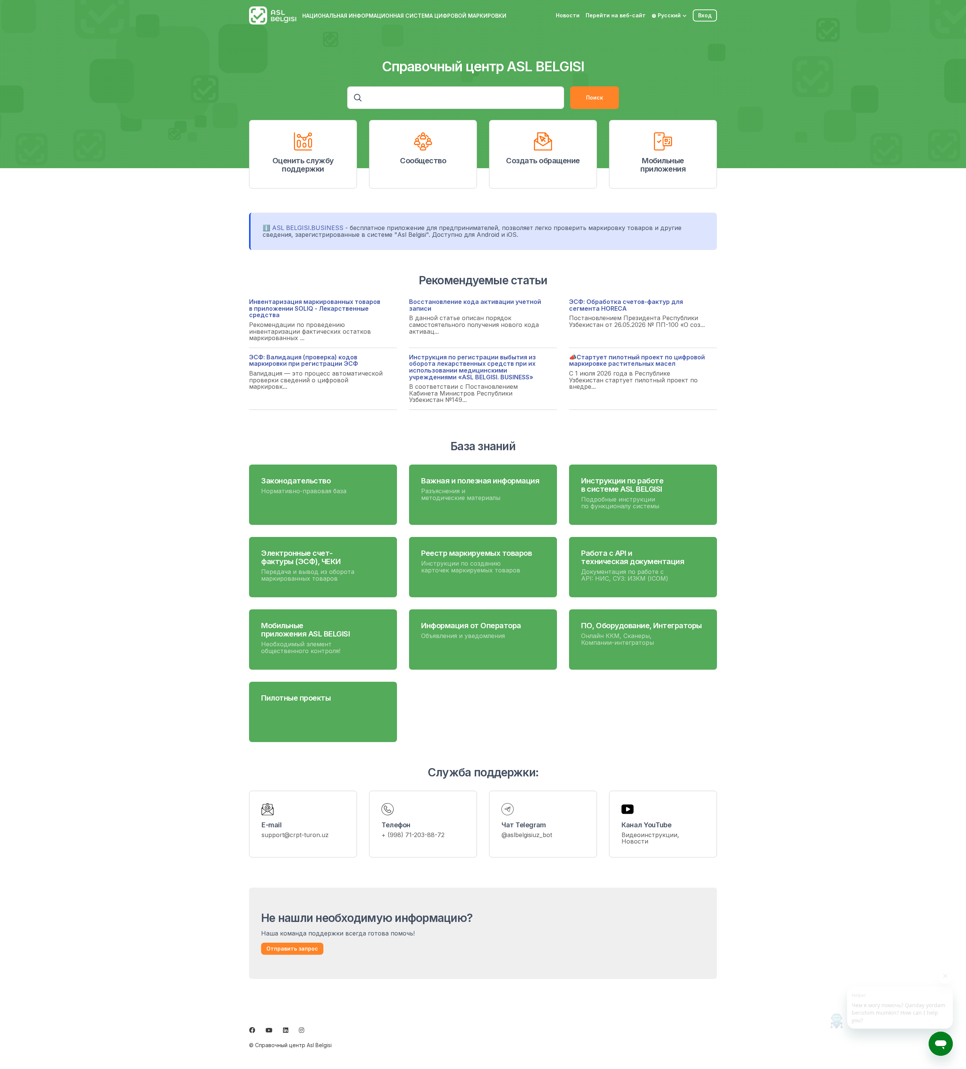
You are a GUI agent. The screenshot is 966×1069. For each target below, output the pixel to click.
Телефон (396, 825)
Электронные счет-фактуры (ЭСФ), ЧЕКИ (301, 557)
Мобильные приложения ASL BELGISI (305, 629)
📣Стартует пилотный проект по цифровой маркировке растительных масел (637, 360)
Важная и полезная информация (480, 481)
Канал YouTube (646, 825)
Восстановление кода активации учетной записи (475, 305)
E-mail (271, 825)
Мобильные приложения (663, 164)
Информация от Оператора (471, 625)
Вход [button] (705, 15)
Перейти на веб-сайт (616, 15)
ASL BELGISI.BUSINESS (307, 228)
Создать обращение (543, 160)
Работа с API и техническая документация (632, 557)
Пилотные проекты (296, 698)
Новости (568, 15)
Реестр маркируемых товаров (476, 553)
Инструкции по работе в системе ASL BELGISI (622, 485)
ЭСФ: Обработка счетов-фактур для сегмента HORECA (626, 305)
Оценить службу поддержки (303, 164)
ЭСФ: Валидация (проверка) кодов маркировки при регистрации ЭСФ (303, 360)
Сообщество (423, 160)
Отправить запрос (292, 948)
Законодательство (296, 481)
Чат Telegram (523, 825)
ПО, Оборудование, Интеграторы (641, 625)
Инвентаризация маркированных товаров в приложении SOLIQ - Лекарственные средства (314, 308)
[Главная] (272, 15)
